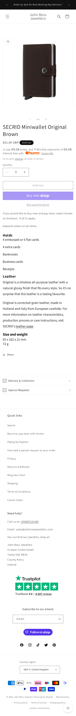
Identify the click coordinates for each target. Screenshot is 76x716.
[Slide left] (30, 119)
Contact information (40, 708)
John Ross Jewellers (23, 697)
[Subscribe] (59, 619)
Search (11, 425)
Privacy (11, 458)
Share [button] (10, 354)
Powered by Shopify (43, 697)
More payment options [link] (38, 204)
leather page (24, 326)
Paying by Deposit (17, 442)
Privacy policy (21, 702)
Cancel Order (15, 500)
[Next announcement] (69, 5)
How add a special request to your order (31, 450)
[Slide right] (46, 119)
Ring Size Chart (16, 475)
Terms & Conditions (19, 491)
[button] (7, 16)
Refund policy (62, 697)
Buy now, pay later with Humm (25, 433)
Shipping (19, 159)
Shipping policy (57, 702)
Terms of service (39, 702)
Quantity (7, 164)
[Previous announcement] (7, 5)
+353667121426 (29, 521)
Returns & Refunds (18, 466)
